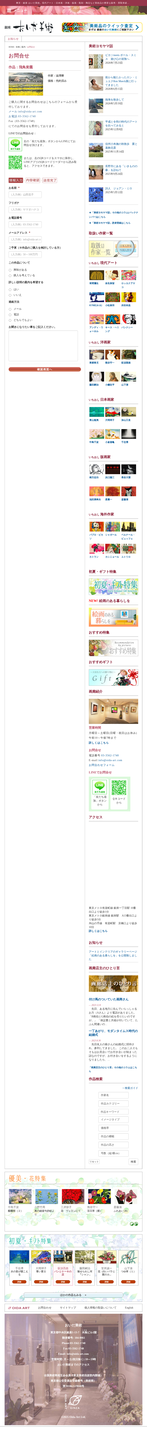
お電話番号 (15, 217)
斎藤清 (124, 499)
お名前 (14, 187)
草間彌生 (94, 283)
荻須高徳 (126, 362)
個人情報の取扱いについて (100, 1307)
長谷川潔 (126, 477)
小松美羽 (109, 305)
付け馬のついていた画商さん (109, 999)
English (129, 1307)
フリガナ (14, 202)
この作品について (19, 262)
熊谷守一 (109, 362)
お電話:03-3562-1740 (22, 116)
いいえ (18, 294)
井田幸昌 (126, 305)
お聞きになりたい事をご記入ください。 (33, 327)
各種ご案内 (20, 47)
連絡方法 (14, 301)
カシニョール (112, 556)
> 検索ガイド (130, 1088)
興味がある (20, 269)
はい (16, 289)
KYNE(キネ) (95, 305)
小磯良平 (109, 384)
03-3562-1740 (110, 755)
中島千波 (94, 442)
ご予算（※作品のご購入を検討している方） (35, 247)
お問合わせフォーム (102, 765)
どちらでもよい (23, 320)
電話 (16, 314)
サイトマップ (68, 1307)
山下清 (124, 384)
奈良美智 (109, 283)
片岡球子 (109, 420)
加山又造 (126, 420)
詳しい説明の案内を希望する (26, 282)
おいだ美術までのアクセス (73, 1364)
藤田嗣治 (94, 384)
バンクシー (127, 327)
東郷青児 (94, 362)
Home (11, 47)
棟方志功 (94, 477)
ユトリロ (126, 556)
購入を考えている (24, 275)
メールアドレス (19, 232)
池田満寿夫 (95, 499)
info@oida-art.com (110, 760)
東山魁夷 (94, 420)
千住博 (124, 442)
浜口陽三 (109, 477)
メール (18, 308)
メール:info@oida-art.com (25, 111)
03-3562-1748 (76, 1348)
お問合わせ (44, 1307)
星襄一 (108, 499)
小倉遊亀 (109, 442)
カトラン (94, 556)
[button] (20, 10)
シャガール (111, 534)
